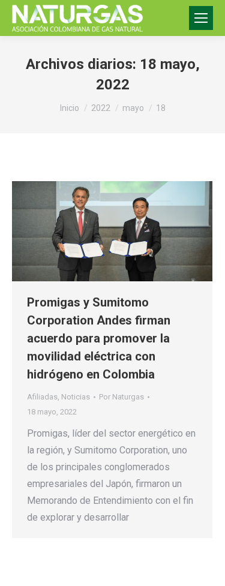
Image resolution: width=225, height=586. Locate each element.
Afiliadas (42, 396)
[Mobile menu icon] (201, 18)
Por (121, 396)
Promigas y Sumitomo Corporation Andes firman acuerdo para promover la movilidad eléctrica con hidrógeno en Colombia (98, 338)
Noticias (75, 396)
